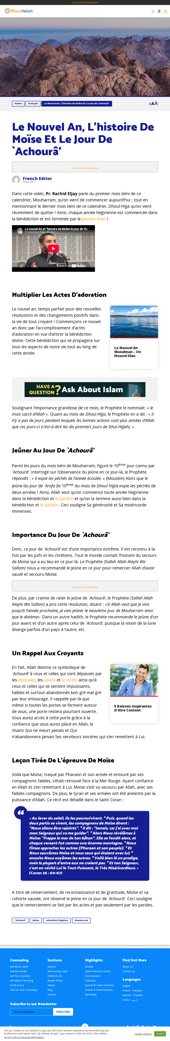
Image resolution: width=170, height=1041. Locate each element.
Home (18, 104)
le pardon (64, 498)
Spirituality (91, 994)
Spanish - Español (132, 995)
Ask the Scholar (18, 971)
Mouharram (81, 920)
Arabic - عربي (130, 999)
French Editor (37, 178)
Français (33, 104)
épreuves (26, 680)
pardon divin (94, 219)
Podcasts (90, 980)
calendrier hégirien (57, 920)
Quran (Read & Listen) (97, 971)
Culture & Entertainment (99, 989)
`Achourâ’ (20, 920)
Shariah (51, 966)
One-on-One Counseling (23, 989)
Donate (89, 966)
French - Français (132, 990)
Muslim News (55, 980)
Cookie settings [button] (143, 1033)
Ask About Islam (19, 966)
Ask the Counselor (20, 975)
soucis (50, 680)
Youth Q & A (17, 985)
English (126, 985)
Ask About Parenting (21, 980)
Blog (50, 989)
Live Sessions (92, 975)
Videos (51, 985)
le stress (70, 680)
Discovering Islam (57, 971)
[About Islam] (18, 11)
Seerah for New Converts (99, 985)
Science (51, 994)
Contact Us (129, 971)
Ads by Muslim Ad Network (85, 2)
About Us (128, 966)
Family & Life (54, 975)
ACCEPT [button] (160, 1033)
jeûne (36, 920)
